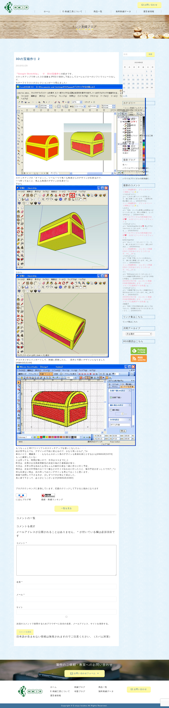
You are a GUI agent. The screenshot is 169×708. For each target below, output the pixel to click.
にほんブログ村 (23, 499)
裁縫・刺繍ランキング (52, 499)
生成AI (125, 153)
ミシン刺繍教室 (129, 125)
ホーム (47, 11)
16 (152, 79)
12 (133, 79)
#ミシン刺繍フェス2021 (133, 115)
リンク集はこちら (130, 322)
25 (129, 87)
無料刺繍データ (123, 11)
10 (124, 79)
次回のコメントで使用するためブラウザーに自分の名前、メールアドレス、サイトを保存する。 (63, 624)
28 (143, 87)
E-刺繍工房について (72, 11)
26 (133, 87)
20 (138, 83)
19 (133, 83)
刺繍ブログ (79, 687)
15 (147, 79)
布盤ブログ (79, 691)
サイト (19, 607)
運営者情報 (148, 11)
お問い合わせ (150, 5)
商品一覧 (98, 11)
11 (129, 79)
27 (138, 87)
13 (138, 79)
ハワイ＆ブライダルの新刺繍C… (137, 168)
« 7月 (125, 96)
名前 (19, 582)
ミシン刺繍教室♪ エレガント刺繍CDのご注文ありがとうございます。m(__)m (137, 251)
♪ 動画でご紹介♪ (130, 118)
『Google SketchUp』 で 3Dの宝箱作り (38, 74)
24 (124, 87)
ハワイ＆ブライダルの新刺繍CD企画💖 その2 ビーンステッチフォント (138, 219)
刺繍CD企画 (128, 132)
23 (152, 83)
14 (143, 79)
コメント (21, 543)
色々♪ (126, 165)
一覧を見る (66, 508)
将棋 (124, 146)
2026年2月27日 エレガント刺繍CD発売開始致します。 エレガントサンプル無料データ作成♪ (137, 283)
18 (129, 83)
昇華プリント (128, 149)
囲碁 (124, 143)
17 (124, 83)
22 (147, 83)
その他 (125, 122)
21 (143, 83)
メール (20, 595)
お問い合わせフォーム (85, 673)
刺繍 (124, 129)
